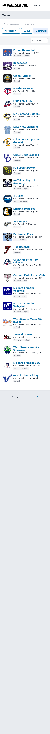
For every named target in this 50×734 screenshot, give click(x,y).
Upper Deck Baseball (26, 155)
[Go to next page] (37, 397)
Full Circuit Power (24, 167)
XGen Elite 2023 (22, 334)
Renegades (20, 63)
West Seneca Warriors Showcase (27, 349)
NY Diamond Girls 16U (27, 114)
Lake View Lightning (26, 126)
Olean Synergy (22, 75)
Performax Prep (23, 234)
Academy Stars (22, 221)
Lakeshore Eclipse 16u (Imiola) (27, 141)
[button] (11, 31)
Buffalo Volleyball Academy (24, 182)
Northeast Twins (23, 88)
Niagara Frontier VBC (26, 362)
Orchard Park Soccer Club (29, 275)
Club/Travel (41, 31)
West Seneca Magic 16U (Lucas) (28, 320)
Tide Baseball (21, 247)
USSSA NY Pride (22, 101)
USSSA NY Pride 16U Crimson (25, 261)
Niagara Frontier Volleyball (23, 289)
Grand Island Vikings (26, 375)
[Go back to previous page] (12, 397)
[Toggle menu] (46, 5)
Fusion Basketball (24, 50)
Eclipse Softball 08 (24, 208)
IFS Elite (18, 196)
